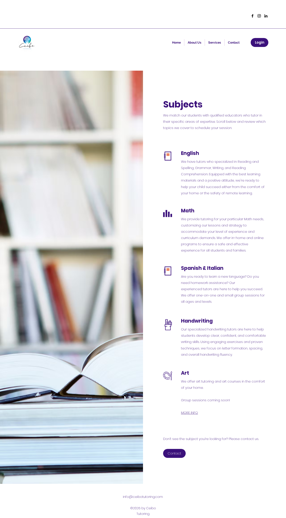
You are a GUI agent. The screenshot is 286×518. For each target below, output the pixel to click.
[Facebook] (252, 16)
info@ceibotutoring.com (143, 496)
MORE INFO (189, 412)
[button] (214, 42)
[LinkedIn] (266, 16)
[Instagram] (259, 16)
